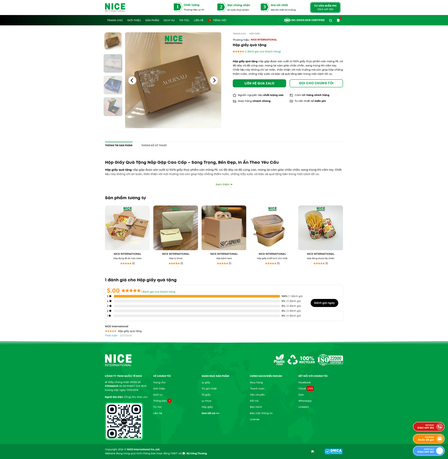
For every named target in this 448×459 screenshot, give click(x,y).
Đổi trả (254, 401)
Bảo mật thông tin (261, 413)
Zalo (301, 394)
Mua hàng (256, 382)
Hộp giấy (254, 33)
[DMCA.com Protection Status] (333, 451)
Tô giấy (206, 394)
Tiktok (302, 388)
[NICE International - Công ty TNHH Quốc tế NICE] (115, 7)
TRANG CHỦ (115, 19)
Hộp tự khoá (175, 258)
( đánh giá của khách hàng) (263, 51)
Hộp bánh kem (224, 258)
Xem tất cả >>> (210, 413)
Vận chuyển (257, 394)
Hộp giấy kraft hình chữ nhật (272, 258)
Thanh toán (257, 388)
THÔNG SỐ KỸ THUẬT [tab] (154, 145)
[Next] (214, 80)
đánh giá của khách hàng (158, 292)
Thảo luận (111, 335)
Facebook (304, 382)
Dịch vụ (169, 19)
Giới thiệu (159, 388)
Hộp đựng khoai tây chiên (320, 258)
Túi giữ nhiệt (209, 388)
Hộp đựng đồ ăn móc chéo (127, 258)
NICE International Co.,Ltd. (143, 449)
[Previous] (132, 80)
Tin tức (184, 19)
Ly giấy (206, 382)
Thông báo (160, 401)
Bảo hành (256, 407)
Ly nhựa (206, 401)
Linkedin (303, 407)
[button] (330, 19)
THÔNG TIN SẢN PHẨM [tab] (118, 145)
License (254, 419)
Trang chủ (239, 33)
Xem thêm (223, 184)
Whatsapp (305, 401)
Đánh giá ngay (324, 303)
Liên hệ (198, 19)
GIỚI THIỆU (134, 19)
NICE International (264, 39)
